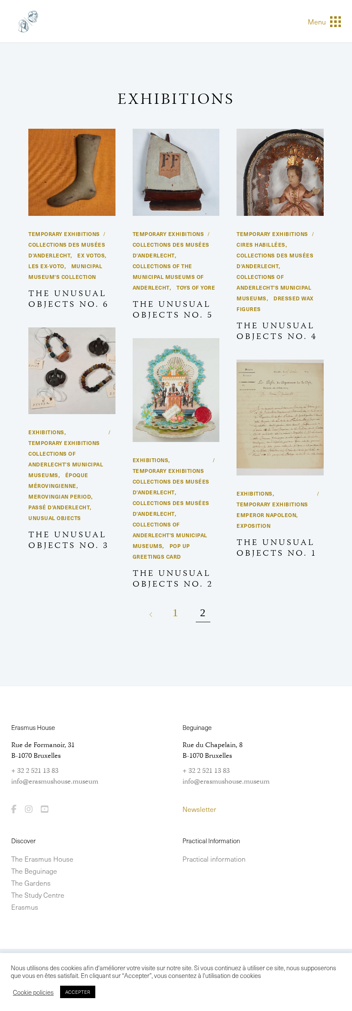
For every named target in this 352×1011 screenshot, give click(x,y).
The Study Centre (37, 895)
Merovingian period (59, 496)
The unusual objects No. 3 (68, 540)
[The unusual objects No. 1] (280, 417)
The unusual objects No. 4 (277, 331)
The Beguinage (34, 871)
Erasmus (24, 907)
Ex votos (91, 255)
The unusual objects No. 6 (68, 299)
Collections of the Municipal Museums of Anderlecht (168, 276)
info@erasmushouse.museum (54, 782)
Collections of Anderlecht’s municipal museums (274, 287)
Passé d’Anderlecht (59, 507)
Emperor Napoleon (266, 515)
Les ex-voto (46, 266)
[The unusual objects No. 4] (280, 172)
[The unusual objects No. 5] (176, 172)
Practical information (214, 859)
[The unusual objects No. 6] (71, 172)
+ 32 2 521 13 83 (34, 771)
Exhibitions (46, 432)
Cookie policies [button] (33, 992)
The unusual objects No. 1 (277, 548)
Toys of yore (195, 287)
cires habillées (261, 244)
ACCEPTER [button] (77, 992)
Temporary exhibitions (64, 234)
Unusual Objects (54, 518)
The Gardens (31, 883)
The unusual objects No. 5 (173, 310)
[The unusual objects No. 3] (71, 371)
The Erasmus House (42, 859)
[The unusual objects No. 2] (176, 390)
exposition (253, 526)
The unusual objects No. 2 (173, 579)
